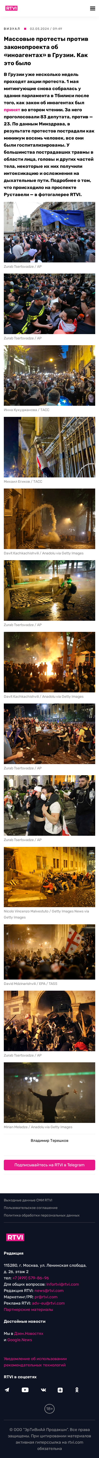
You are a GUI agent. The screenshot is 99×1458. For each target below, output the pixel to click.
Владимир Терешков (49, 1140)
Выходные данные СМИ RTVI (28, 1200)
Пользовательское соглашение (31, 1208)
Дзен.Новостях (28, 1333)
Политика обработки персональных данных (42, 1215)
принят (12, 110)
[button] (93, 8)
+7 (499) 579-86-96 (30, 1278)
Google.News (19, 1339)
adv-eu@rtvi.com (48, 1303)
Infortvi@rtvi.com (62, 1284)
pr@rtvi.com (46, 1296)
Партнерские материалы (28, 1309)
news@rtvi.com (49, 1290)
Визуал (12, 29)
